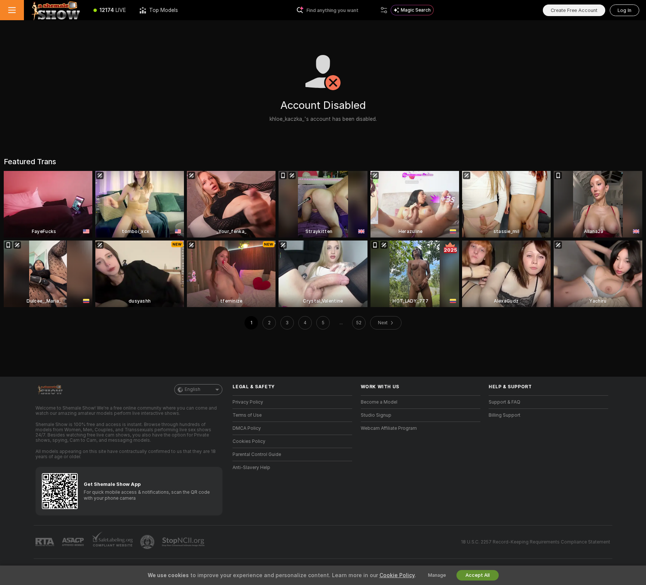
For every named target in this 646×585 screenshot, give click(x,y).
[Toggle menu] (12, 10)
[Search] (384, 10)
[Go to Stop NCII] (184, 541)
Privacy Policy (248, 402)
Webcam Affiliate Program (389, 428)
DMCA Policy (247, 428)
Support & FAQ (504, 402)
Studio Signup (376, 415)
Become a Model (379, 402)
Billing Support (504, 415)
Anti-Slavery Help (251, 467)
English (192, 389)
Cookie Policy (397, 575)
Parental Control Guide (257, 454)
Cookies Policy (249, 441)
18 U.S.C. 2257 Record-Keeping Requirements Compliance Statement (535, 542)
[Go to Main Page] (55, 10)
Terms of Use (247, 415)
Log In (624, 10)
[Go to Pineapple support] (148, 542)
